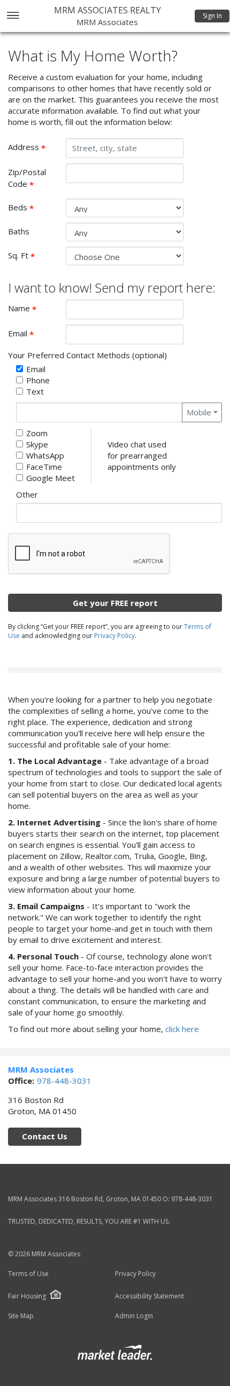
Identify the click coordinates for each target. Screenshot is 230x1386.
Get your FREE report (115, 602)
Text (35, 391)
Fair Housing (27, 1296)
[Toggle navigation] (12, 16)
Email (33, 334)
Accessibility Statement (149, 1296)
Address (33, 147)
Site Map (21, 1316)
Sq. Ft (33, 256)
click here (182, 1028)
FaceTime (44, 466)
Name (33, 308)
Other (27, 494)
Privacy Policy (114, 635)
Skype (37, 444)
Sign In (212, 15)
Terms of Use (28, 1274)
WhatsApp (45, 455)
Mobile (199, 412)
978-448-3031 (64, 1080)
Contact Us (44, 1136)
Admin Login (134, 1316)
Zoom (37, 433)
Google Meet (50, 477)
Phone (38, 380)
